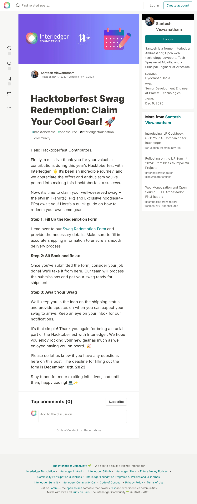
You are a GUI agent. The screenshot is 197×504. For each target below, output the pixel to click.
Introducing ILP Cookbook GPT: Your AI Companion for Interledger (165, 140)
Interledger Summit (46, 482)
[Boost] (9, 94)
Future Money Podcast (154, 471)
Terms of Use (155, 482)
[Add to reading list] (9, 80)
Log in (154, 5)
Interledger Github (99, 471)
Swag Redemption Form (84, 229)
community (41, 138)
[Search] (18, 5)
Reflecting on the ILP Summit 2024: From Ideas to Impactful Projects (166, 167)
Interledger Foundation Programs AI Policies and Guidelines (123, 476)
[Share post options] (9, 108)
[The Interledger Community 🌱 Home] (7, 5)
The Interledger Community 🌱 (72, 465)
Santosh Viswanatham (57, 73)
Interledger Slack (125, 471)
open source (74, 488)
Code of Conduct (67, 430)
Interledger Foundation (40, 471)
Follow (168, 39)
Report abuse (92, 430)
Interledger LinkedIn (71, 471)
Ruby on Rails (81, 492)
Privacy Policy (134, 482)
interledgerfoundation (97, 132)
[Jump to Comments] (9, 65)
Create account (178, 5)
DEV (113, 488)
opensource (67, 132)
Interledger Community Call (79, 482)
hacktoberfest (43, 132)
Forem (54, 488)
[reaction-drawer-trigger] (9, 50)
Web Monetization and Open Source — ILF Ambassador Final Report (165, 196)
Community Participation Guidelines (59, 476)
